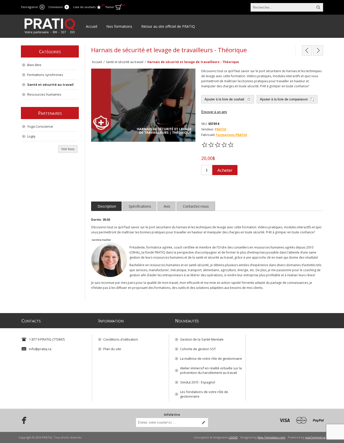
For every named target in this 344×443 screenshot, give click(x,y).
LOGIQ (233, 437)
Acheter (224, 170)
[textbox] (282, 7)
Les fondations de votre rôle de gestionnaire (204, 394)
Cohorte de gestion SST (198, 349)
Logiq (31, 136)
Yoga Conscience (40, 126)
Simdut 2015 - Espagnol (197, 382)
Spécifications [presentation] (140, 206)
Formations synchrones (45, 74)
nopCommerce (315, 437)
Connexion (55, 7)
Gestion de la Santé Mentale (202, 339)
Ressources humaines (44, 94)
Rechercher (318, 7)
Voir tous (67, 149)
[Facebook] (22, 420)
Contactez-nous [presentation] (196, 206)
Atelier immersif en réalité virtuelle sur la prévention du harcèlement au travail (211, 370)
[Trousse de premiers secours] (318, 50)
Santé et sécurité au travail (50, 84)
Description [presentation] (106, 206)
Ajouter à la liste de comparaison (284, 99)
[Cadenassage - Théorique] (307, 50)
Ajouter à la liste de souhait (224, 99)
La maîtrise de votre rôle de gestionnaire (211, 358)
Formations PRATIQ (231, 135)
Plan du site (112, 349)
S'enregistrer (29, 7)
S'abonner (203, 422)
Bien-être (34, 65)
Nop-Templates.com (271, 437)
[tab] (106, 206)
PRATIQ (220, 129)
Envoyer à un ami (214, 112)
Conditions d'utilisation (120, 339)
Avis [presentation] (167, 206)
